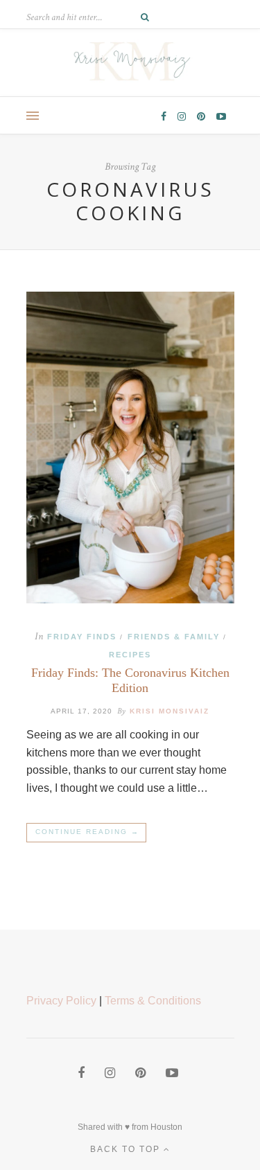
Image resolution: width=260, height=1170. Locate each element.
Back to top (127, 1149)
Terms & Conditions (153, 1001)
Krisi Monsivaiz (169, 711)
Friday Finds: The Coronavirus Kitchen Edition (130, 680)
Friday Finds (81, 636)
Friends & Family (174, 636)
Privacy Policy (61, 1001)
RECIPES (130, 654)
